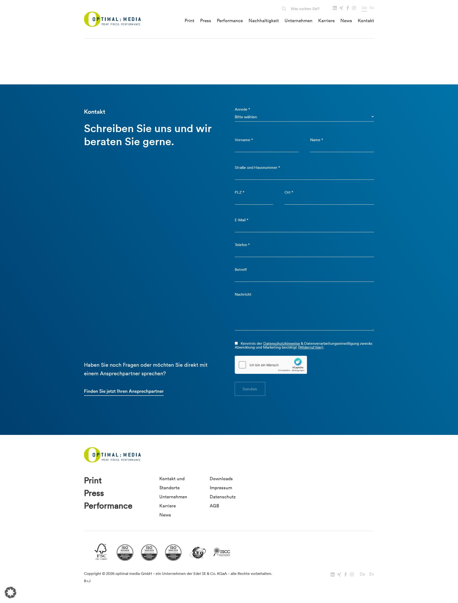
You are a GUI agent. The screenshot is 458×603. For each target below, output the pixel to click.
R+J (87, 580)
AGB (214, 506)
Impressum (221, 487)
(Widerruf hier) (310, 347)
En (372, 7)
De (364, 7)
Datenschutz (223, 497)
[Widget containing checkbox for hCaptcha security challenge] (271, 365)
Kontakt (366, 20)
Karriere (326, 20)
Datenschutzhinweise (281, 343)
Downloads (221, 478)
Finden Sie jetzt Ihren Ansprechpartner (124, 391)
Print (189, 20)
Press (205, 20)
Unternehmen (298, 20)
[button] (10, 592)
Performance (230, 20)
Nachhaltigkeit (264, 20)
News (346, 20)
